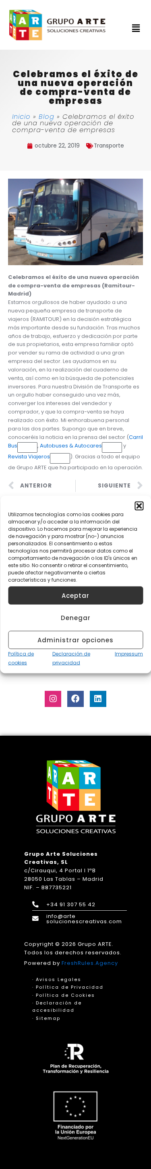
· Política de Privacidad (67, 987)
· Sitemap (46, 1018)
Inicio (21, 116)
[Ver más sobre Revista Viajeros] (60, 458)
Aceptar (75, 595)
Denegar (76, 617)
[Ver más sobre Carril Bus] (27, 447)
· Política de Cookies (63, 995)
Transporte (109, 146)
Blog (46, 116)
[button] (139, 506)
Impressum (129, 653)
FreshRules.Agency (90, 963)
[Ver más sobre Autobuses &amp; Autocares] (112, 447)
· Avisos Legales (56, 979)
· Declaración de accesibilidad (57, 1006)
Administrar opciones (75, 639)
